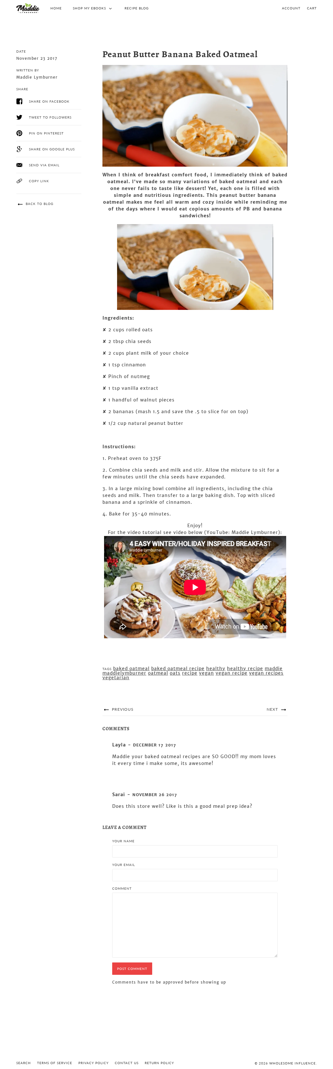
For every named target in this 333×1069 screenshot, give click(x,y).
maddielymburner (124, 673)
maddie (274, 668)
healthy (215, 668)
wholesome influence (292, 1063)
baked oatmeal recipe (178, 668)
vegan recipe (231, 673)
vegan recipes (266, 673)
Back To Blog (38, 204)
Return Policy (159, 1063)
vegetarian (115, 678)
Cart (312, 8)
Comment (122, 888)
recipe (189, 673)
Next (273, 709)
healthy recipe (245, 668)
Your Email (123, 865)
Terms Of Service (54, 1063)
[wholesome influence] (27, 8)
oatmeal (158, 673)
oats (175, 673)
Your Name (123, 841)
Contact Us (127, 1063)
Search (23, 1063)
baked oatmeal (131, 668)
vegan (206, 673)
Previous (122, 709)
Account (291, 8)
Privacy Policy (93, 1063)
